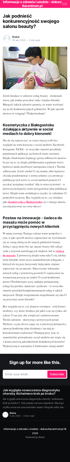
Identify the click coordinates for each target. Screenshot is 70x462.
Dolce (15, 36)
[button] (64, 4)
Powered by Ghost (35, 437)
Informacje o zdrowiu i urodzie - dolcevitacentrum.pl (33, 428)
